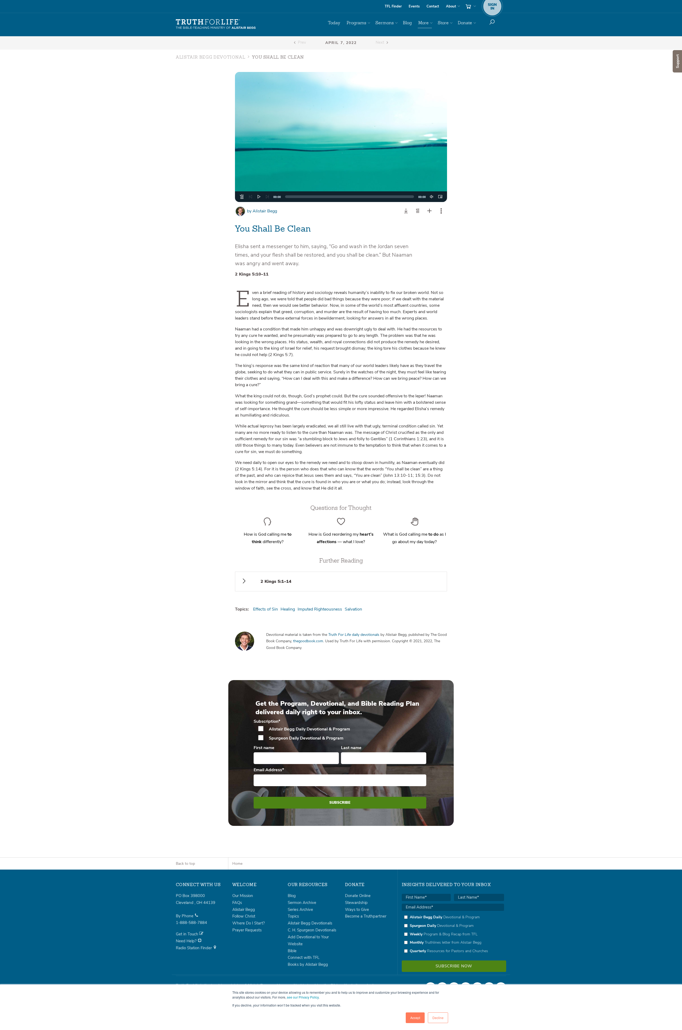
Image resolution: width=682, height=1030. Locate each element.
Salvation (353, 609)
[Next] (267, 196)
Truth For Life (216, 24)
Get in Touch (187, 934)
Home (237, 863)
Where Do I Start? (248, 923)
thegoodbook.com (308, 641)
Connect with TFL (303, 957)
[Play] (259, 196)
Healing (288, 609)
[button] (341, 137)
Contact (433, 6)
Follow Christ (243, 916)
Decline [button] (438, 1017)
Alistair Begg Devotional (210, 57)
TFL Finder (393, 6)
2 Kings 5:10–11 (252, 274)
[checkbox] (340, 733)
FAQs (237, 902)
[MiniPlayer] (440, 196)
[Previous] (250, 196)
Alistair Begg (262, 211)
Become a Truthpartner (365, 916)
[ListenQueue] (242, 196)
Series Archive (300, 909)
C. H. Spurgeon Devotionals (312, 930)
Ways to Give (357, 909)
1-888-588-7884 (191, 922)
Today (334, 23)
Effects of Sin (265, 609)
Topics (293, 916)
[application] (341, 196)
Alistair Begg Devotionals (310, 923)
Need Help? (187, 941)
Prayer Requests (247, 930)
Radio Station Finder (194, 948)
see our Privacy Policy (303, 997)
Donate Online (358, 895)
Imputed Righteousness (320, 609)
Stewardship (356, 902)
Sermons (384, 23)
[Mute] (431, 196)
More (423, 23)
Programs (356, 23)
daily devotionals (353, 634)
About (451, 6)
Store (443, 23)
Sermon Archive (302, 902)
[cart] (470, 6)
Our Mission (242, 895)
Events (414, 6)
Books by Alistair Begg (308, 964)
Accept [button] (415, 1017)
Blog (407, 23)
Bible (292, 951)
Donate (465, 23)
